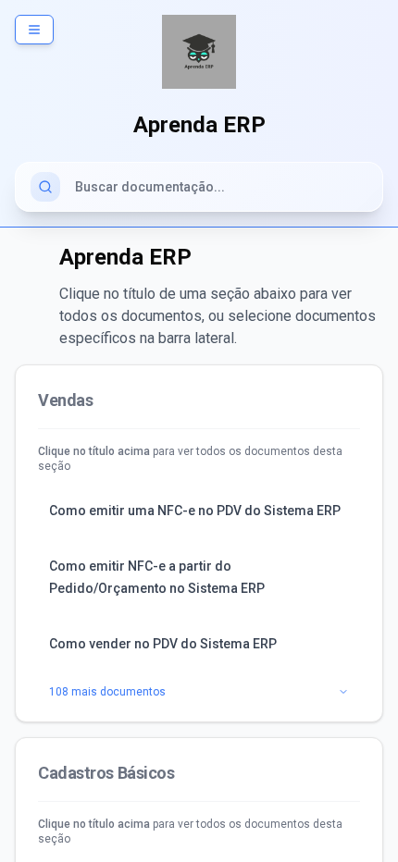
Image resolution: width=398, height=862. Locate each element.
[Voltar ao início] (199, 52)
